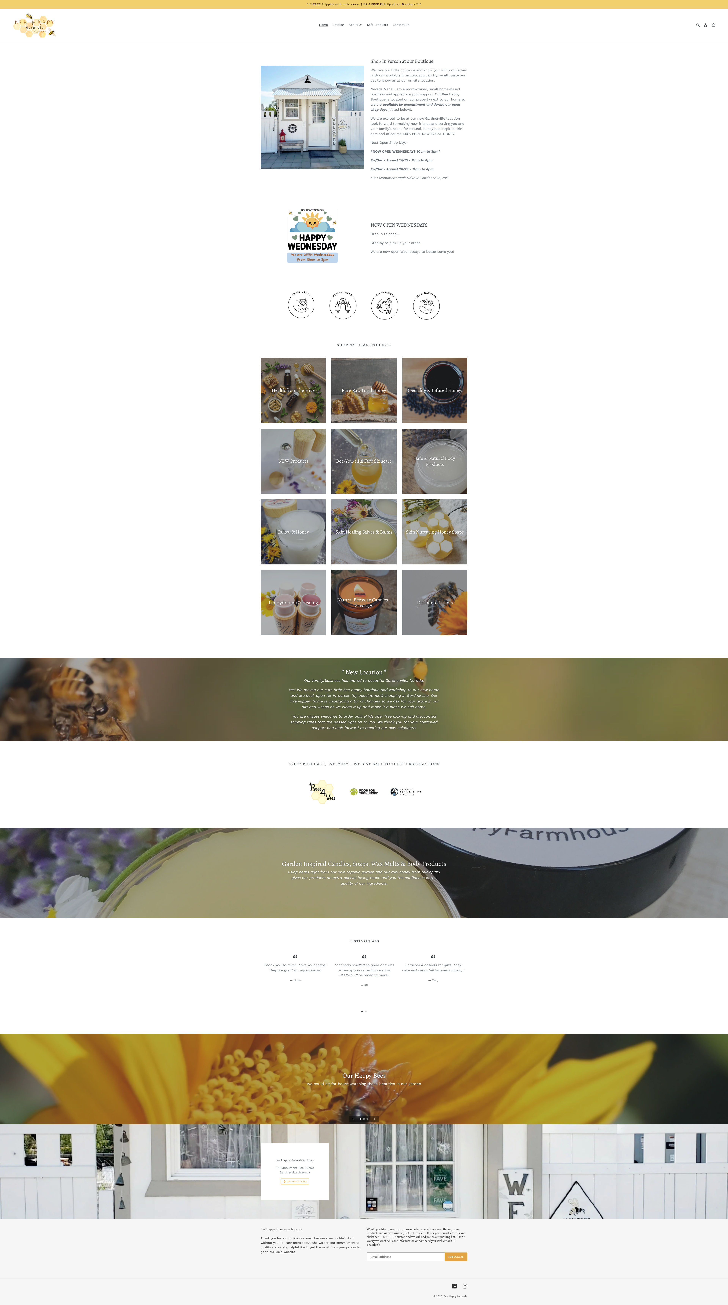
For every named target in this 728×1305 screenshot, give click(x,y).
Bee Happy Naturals (455, 1296)
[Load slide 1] (361, 1119)
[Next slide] (374, 1119)
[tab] (362, 1011)
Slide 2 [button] (366, 1011)
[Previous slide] (353, 1119)
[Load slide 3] (367, 1119)
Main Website (285, 1252)
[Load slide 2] (364, 1119)
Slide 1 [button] (362, 1011)
